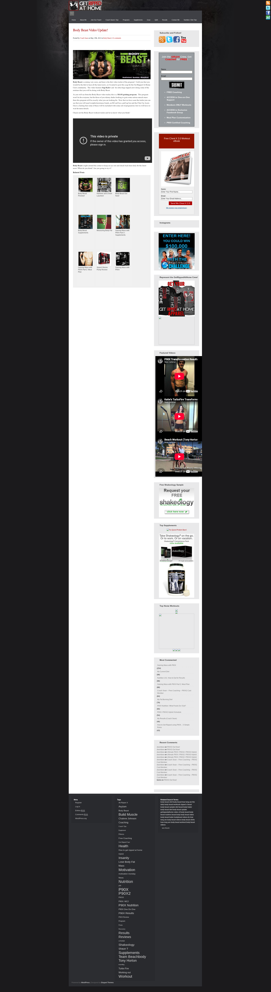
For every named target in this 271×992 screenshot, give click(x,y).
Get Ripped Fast (124, 842)
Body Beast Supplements (83, 231)
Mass (121, 865)
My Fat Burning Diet (164, 699)
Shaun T (123, 948)
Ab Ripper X (123, 803)
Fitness (121, 834)
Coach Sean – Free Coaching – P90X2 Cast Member (174, 692)
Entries (80, 811)
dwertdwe (160, 747)
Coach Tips (122, 826)
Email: (163, 76)
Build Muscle (128, 814)
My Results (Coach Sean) (167, 719)
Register (78, 803)
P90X (123, 889)
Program (122, 921)
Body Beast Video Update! (90, 29)
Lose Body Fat (127, 861)
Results (164, 20)
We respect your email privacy (176, 208)
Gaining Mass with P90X (122, 268)
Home (74, 20)
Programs (126, 20)
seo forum (166, 828)
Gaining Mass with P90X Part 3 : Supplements (122, 232)
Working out (125, 972)
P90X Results (126, 913)
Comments (81, 815)
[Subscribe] (268, 3)
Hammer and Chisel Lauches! (104, 195)
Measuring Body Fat (104, 230)
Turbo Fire (124, 968)
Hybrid (121, 854)
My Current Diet (163, 672)
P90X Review (124, 917)
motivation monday (127, 874)
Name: (163, 69)
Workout (125, 976)
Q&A (156, 20)
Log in (77, 807)
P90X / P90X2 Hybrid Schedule (169, 712)
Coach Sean (84, 38)
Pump (121, 925)
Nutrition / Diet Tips (190, 20)
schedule (122, 941)
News (121, 878)
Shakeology (127, 944)
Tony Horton (128, 960)
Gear (148, 20)
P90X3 (121, 897)
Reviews (155, 8)
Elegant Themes (107, 983)
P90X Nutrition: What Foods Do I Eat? (171, 706)
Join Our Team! (96, 20)
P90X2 (125, 893)
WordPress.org (81, 818)
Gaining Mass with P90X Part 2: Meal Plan (85, 269)
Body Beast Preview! (82, 195)
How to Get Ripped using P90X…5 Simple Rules (173, 726)
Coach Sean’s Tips (112, 20)
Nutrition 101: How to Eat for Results (171, 678)
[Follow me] (268, 8)
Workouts (114, 8)
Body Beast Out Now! (121, 195)
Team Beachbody (132, 957)
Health (123, 846)
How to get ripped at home (130, 850)
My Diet (174, 8)
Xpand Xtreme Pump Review (102, 268)
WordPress (85, 983)
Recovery (122, 929)
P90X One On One (127, 909)
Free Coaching (125, 838)
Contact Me (176, 20)
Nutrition (134, 8)
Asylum (122, 806)
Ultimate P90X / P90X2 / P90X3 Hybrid (182, 752)
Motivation (124, 8)
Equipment (122, 830)
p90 (120, 885)
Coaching (165, 8)
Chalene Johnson (127, 818)
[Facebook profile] (268, 13)
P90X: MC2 (124, 901)
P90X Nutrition (128, 905)
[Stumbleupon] (268, 18)
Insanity (124, 858)
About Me (83, 20)
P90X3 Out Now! (173, 747)
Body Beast (107, 38)
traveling (121, 964)
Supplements (144, 8)
